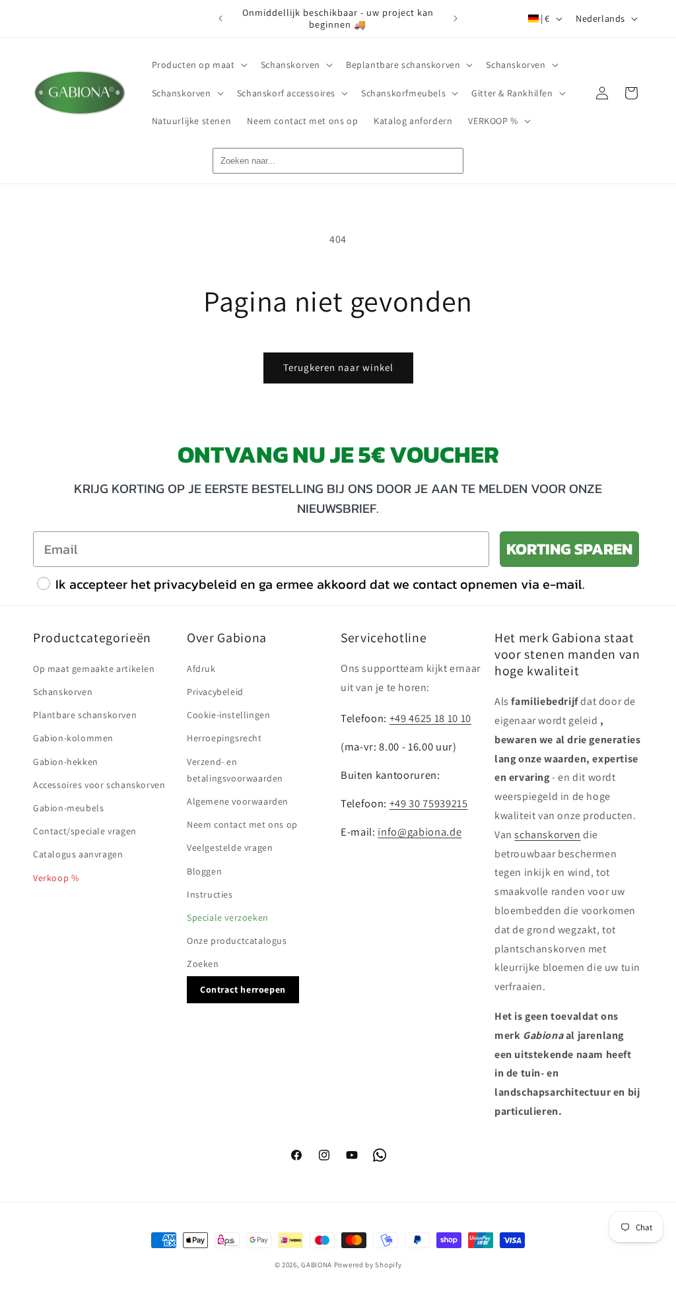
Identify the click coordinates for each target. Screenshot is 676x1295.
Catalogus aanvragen (78, 854)
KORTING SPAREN (569, 548)
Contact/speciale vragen (85, 831)
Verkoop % (56, 878)
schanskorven (547, 835)
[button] (198, 65)
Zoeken (203, 964)
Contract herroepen (243, 989)
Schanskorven (62, 692)
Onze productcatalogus (237, 940)
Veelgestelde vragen (230, 847)
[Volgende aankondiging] (455, 18)
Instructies (210, 894)
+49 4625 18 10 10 (430, 718)
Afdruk (201, 669)
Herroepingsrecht (224, 738)
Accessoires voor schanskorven (99, 785)
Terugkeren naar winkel (338, 367)
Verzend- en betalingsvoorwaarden (235, 770)
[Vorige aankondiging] (220, 18)
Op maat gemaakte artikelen (94, 669)
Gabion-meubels (68, 808)
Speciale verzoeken (228, 917)
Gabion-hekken (65, 762)
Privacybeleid (215, 692)
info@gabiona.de (419, 831)
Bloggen (204, 871)
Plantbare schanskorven (85, 715)
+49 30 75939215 (428, 803)
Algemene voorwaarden (237, 801)
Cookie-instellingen (228, 715)
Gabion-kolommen (73, 738)
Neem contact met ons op (242, 824)
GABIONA (316, 1264)
